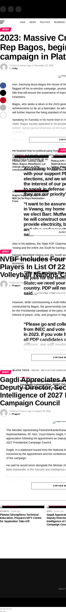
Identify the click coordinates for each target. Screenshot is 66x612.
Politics (45, 22)
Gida (22, 22)
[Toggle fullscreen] (7, 608)
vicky (14, 68)
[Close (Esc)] (1, 608)
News (32, 22)
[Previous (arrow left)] (1, 611)
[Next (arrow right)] (4, 611)
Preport (16, 285)
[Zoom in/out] (10, 608)
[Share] (4, 608)
